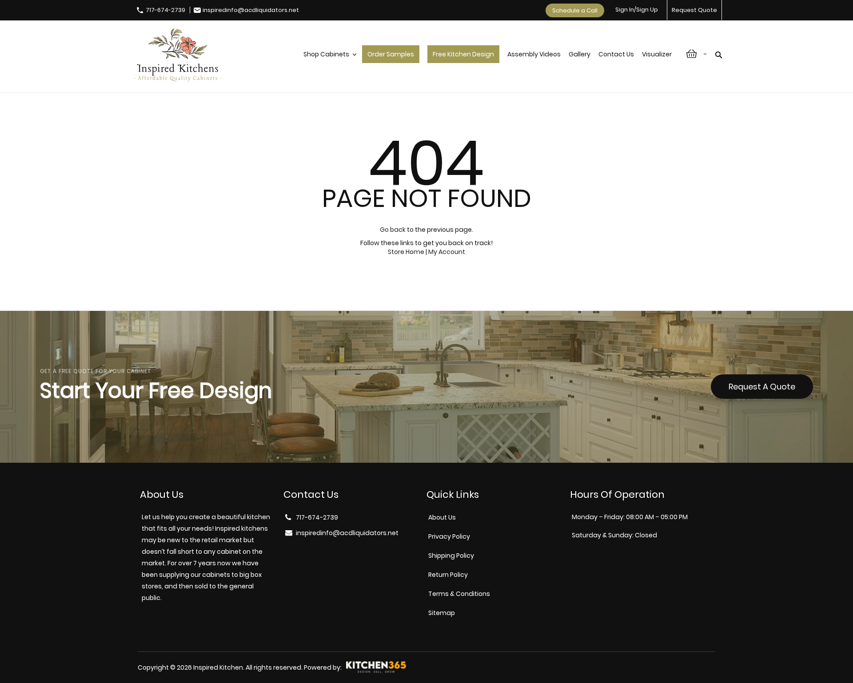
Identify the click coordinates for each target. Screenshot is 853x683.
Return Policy (448, 574)
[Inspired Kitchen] (177, 56)
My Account (446, 251)
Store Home (406, 251)
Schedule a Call (575, 10)
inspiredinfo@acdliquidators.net (251, 10)
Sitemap (441, 612)
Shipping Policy (451, 555)
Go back (393, 229)
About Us (442, 517)
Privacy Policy (449, 536)
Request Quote (694, 10)
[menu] (487, 63)
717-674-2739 (165, 10)
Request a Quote (762, 386)
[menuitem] (328, 63)
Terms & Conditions (459, 593)
